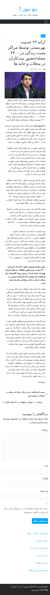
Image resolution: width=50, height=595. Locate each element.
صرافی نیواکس (42, 540)
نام (46, 465)
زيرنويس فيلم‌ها (42, 563)
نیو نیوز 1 (28, 8)
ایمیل (45, 478)
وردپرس (35, 590)
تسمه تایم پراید (42, 555)
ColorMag (44, 590)
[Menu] (46, 22)
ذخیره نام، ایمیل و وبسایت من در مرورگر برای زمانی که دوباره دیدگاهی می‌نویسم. (25, 510)
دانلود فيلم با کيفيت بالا (39, 548)
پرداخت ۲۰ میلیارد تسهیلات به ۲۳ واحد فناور (23, 402)
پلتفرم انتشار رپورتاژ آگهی (38, 570)
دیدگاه (44, 430)
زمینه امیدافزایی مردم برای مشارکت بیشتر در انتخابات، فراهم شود (25, 394)
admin (32, 69)
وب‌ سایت (44, 490)
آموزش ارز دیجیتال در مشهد (37, 533)
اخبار (43, 36)
